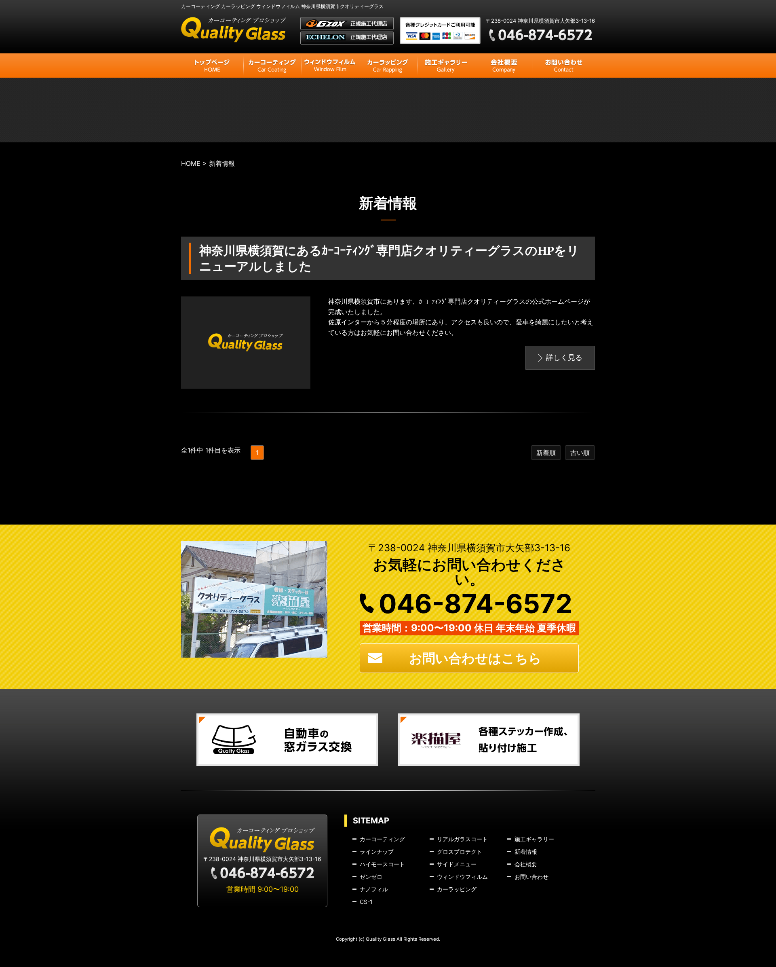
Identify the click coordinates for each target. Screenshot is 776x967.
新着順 (546, 453)
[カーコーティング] (272, 65)
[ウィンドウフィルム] (330, 65)
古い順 (580, 453)
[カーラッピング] (388, 65)
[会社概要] (504, 65)
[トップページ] (212, 65)
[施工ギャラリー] (446, 65)
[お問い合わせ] (564, 65)
